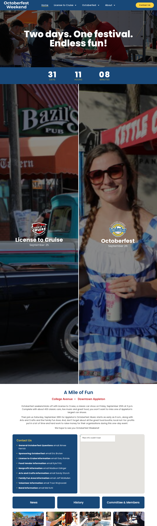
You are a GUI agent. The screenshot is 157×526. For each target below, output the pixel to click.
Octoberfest (89, 5)
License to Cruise (63, 5)
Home (44, 5)
